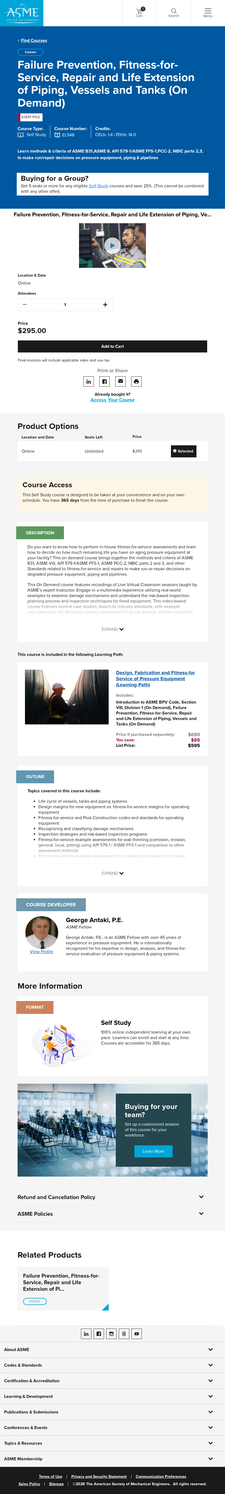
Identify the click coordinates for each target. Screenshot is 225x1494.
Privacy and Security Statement (99, 1476)
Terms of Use (50, 1476)
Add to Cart (112, 346)
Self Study (98, 186)
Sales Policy (29, 1484)
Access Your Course (113, 400)
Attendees (27, 293)
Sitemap (56, 1484)
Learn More (153, 1151)
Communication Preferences (161, 1476)
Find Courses (34, 40)
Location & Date (32, 275)
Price (23, 323)
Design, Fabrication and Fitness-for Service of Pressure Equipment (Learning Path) (155, 679)
